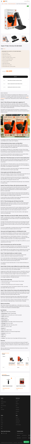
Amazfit (2, 422)
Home (2, 3)
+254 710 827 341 (24, 435)
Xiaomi (4, 48)
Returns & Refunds (3, 405)
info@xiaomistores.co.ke (20, 433)
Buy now (15, 76)
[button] (2, 19)
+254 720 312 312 (24, 437)
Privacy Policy (17, 422)
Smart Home (17, 409)
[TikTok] (6, 433)
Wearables (17, 403)
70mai (2, 424)
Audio (16, 405)
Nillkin (2, 426)
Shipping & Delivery (3, 401)
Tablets (17, 401)
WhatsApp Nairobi (29, 435)
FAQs (1, 407)
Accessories (17, 411)
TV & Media (5, 3)
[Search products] (25, 1)
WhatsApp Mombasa (29, 438)
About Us (17, 417)
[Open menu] (1, 1)
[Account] (29, 1)
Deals (16, 413)
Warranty (2, 403)
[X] (4, 433)
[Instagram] (2, 433)
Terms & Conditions (18, 424)
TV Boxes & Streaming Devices (12, 3)
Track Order (2, 409)
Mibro (1, 428)
